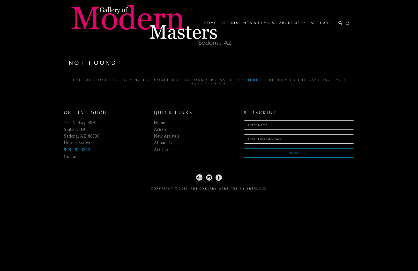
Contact (71, 156)
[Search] (340, 23)
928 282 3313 (77, 149)
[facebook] (219, 177)
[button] (292, 23)
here (252, 80)
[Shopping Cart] (347, 23)
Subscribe (299, 153)
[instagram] (209, 177)
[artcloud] (199, 177)
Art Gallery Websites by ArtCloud (228, 188)
